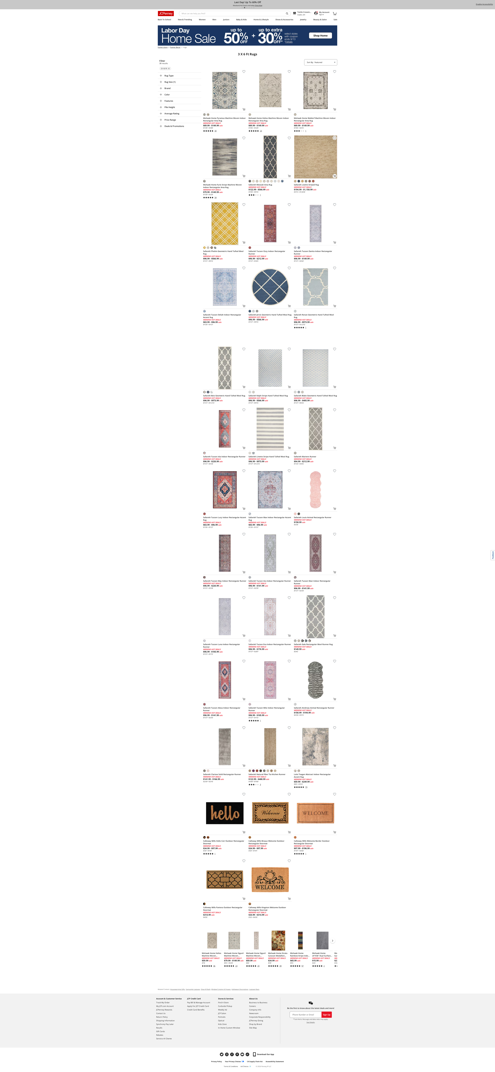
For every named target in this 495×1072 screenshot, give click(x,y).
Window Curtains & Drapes (221, 989)
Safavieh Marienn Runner (305, 456)
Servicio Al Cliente (164, 1038)
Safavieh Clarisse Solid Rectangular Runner (222, 774)
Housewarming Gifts (177, 989)
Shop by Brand (255, 1024)
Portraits (221, 1017)
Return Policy (162, 1017)
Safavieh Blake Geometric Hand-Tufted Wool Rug (315, 395)
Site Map (253, 1028)
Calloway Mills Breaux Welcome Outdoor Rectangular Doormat (266, 842)
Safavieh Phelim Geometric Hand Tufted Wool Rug (223, 252)
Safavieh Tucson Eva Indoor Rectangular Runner (270, 644)
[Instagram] (227, 1054)
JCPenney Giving (256, 1020)
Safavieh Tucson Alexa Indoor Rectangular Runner (221, 709)
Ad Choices (245, 1066)
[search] (288, 13)
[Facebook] (232, 1054)
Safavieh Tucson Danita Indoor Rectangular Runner (313, 252)
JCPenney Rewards (164, 1009)
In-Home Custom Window (229, 1028)
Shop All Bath (205, 989)
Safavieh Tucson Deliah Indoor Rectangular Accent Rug (222, 316)
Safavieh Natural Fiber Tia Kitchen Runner (267, 774)
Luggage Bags (254, 989)
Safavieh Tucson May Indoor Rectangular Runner (224, 581)
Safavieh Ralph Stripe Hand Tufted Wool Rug (268, 395)
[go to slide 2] (244, 7)
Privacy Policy (216, 1061)
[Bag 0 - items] (334, 13)
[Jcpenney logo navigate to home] (166, 13)
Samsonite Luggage (193, 989)
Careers (252, 1006)
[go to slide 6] (253, 7)
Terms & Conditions (231, 1066)
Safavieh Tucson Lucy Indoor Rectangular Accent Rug (224, 518)
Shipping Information (165, 1020)
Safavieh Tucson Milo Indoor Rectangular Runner (267, 709)
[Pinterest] (237, 1054)
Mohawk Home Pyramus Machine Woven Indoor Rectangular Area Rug (224, 119)
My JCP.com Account (165, 1006)
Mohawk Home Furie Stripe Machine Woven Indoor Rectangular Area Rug (222, 186)
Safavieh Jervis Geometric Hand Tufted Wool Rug (270, 314)
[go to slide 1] (242, 7)
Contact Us (161, 1013)
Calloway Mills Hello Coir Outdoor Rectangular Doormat (223, 842)
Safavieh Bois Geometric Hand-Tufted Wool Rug (224, 395)
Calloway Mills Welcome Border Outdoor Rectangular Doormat (312, 842)
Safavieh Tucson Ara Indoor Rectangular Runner (270, 581)
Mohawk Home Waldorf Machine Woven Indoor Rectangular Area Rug (315, 119)
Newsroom (253, 1013)
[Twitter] (222, 1054)
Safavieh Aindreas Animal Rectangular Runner (314, 708)
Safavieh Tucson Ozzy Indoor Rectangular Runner (267, 252)
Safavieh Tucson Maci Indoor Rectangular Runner (312, 582)
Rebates (159, 1035)
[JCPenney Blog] (247, 1054)
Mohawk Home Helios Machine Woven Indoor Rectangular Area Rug (269, 119)
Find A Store (223, 1002)
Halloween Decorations (240, 989)
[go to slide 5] (251, 7)
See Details (311, 1022)
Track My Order (163, 1002)
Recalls (159, 1028)
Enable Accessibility (484, 4)
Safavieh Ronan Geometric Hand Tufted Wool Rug (314, 316)
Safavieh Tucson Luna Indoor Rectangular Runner (221, 645)
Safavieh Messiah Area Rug (260, 184)
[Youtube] (242, 1054)
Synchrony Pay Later (165, 1024)
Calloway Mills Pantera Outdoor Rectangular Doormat (222, 908)
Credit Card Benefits (196, 1009)
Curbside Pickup (225, 1006)
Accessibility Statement (275, 1061)
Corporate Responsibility (259, 1017)
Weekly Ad (222, 1009)
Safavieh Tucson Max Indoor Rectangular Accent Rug (270, 518)
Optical (221, 1020)
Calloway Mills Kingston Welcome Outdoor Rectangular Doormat (267, 908)
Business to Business (258, 1002)
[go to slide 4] (249, 7)
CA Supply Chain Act (255, 1061)
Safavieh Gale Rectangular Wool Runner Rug (313, 644)
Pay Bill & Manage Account (198, 1002)
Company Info (255, 1009)
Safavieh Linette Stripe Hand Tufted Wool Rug (269, 456)
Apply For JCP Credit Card (198, 1006)
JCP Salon (222, 1013)
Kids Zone (222, 1024)
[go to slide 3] (247, 7)
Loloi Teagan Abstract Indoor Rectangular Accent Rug (312, 775)
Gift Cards (160, 1031)
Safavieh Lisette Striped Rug (306, 184)
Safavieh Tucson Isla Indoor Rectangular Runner (224, 456)
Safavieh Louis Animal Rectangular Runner (312, 517)
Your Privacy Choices (233, 1061)
